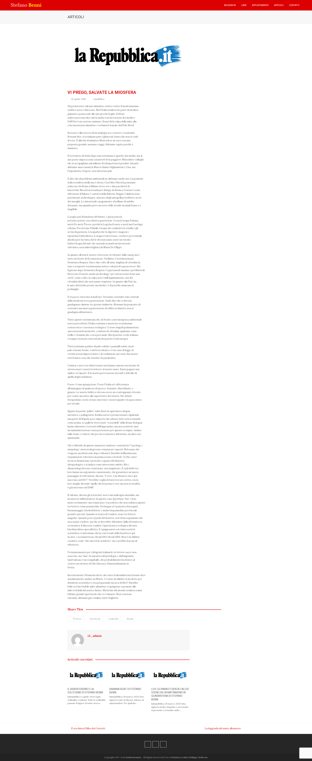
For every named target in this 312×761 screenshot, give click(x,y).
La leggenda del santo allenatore (223, 728)
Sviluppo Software (198, 757)
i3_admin (95, 636)
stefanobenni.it (133, 757)
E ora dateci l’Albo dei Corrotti (86, 728)
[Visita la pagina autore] (77, 639)
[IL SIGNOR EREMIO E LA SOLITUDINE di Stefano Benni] (87, 675)
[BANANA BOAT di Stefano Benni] (128, 675)
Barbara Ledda (180, 757)
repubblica (99, 99)
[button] (305, 5)
